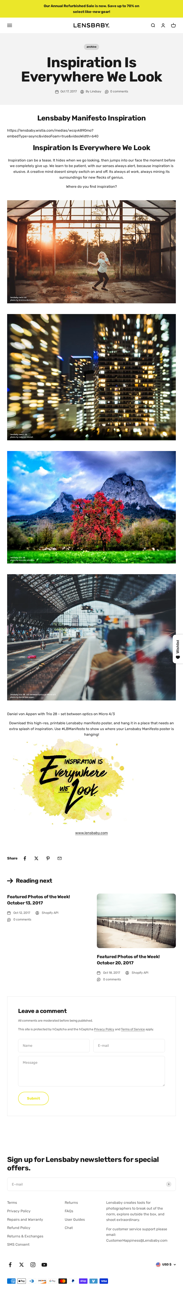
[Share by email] (59, 858)
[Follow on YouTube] (44, 1265)
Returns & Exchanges (25, 1236)
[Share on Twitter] (36, 858)
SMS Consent (18, 1244)
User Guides (75, 1219)
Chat (69, 1228)
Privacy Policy (104, 1029)
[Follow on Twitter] (22, 1265)
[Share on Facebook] (24, 858)
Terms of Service (133, 1029)
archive (91, 46)
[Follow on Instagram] (33, 1265)
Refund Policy (18, 1228)
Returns (71, 1202)
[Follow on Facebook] (10, 1265)
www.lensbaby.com (91, 833)
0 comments (119, 91)
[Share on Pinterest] (48, 858)
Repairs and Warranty (25, 1219)
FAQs (69, 1211)
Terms (12, 1202)
